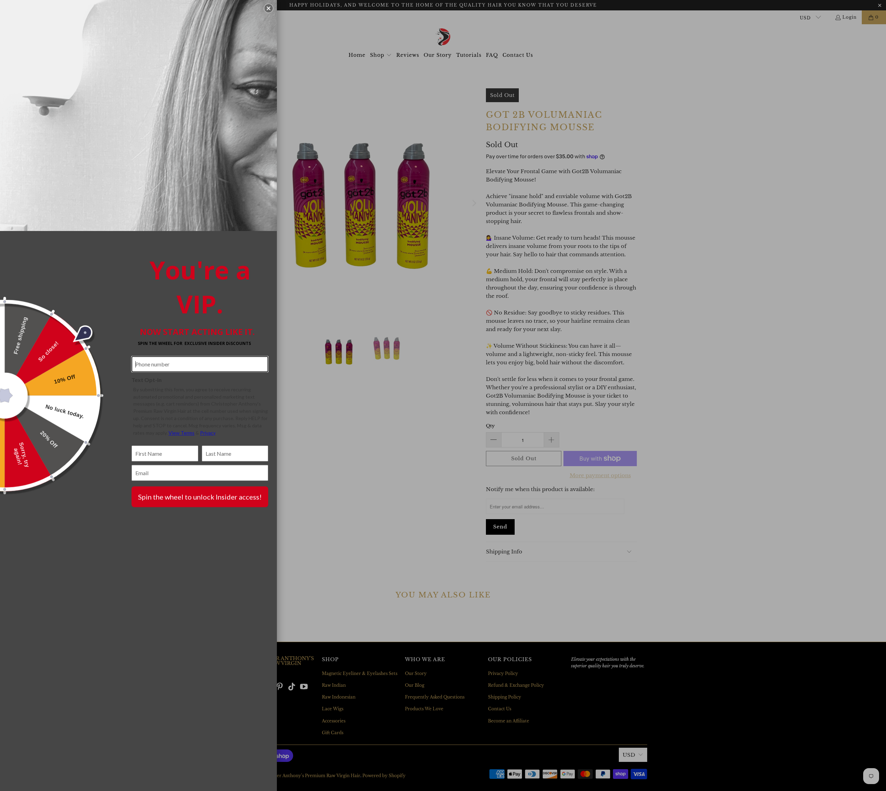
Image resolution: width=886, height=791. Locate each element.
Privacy (208, 433)
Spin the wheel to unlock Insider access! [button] (200, 497)
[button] (268, 8)
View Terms (182, 433)
